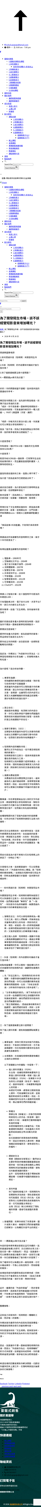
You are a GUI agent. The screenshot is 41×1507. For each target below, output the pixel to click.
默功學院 (7, 114)
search (24, 301)
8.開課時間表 (14, 85)
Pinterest (26, 1383)
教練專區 (12, 151)
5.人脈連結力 (18, 130)
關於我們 (7, 95)
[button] (5, 161)
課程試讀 (12, 116)
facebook (4, 1383)
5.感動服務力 (14, 77)
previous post (7, 1386)
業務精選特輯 (9, 1443)
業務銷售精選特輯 (16, 145)
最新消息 (7, 93)
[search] (1, 306)
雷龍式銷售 (8, 58)
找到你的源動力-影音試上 (23, 66)
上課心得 (12, 108)
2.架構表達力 (14, 69)
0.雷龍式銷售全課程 (16, 61)
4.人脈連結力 (14, 74)
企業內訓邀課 (9, 1456)
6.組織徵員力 (18, 132)
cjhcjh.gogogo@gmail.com (17, 44)
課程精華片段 (14, 153)
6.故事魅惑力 (14, 79)
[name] (0, 51)
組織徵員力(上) (23, 135)
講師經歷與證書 (15, 98)
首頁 (2, 329)
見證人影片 (13, 106)
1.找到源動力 (14, 64)
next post (17, 1386)
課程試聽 (7, 1451)
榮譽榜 (11, 111)
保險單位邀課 (9, 1453)
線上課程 (12, 140)
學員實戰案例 (14, 148)
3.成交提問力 (14, 72)
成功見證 (7, 103)
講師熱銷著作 (14, 101)
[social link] (0, 303)
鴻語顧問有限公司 (16, 1504)
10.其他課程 (13, 90)
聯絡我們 (7, 158)
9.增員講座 (13, 87)
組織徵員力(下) (23, 137)
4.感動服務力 (18, 127)
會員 (6, 156)
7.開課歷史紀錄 (15, 82)
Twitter (11, 1383)
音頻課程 (12, 143)
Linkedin (18, 1383)
